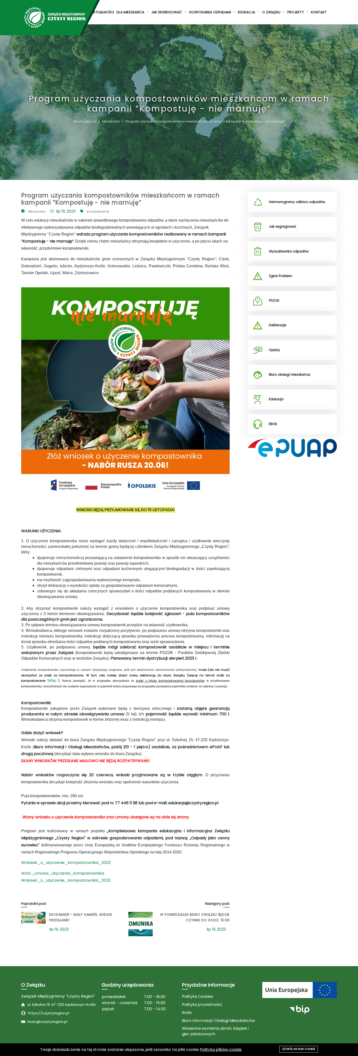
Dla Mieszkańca (130, 12)
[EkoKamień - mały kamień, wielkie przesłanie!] (33, 918)
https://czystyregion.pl (48, 1013)
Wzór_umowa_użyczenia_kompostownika (62, 873)
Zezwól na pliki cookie (298, 1049)
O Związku (271, 12)
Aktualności (102, 12)
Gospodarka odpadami (210, 12)
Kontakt (319, 12)
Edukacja (247, 12)
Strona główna (84, 121)
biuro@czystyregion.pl (47, 1021)
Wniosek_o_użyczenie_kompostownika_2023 (66, 862)
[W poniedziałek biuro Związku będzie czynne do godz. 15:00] (140, 924)
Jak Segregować (167, 12)
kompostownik (98, 211)
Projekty (296, 12)
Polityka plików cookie (221, 1049)
